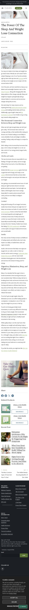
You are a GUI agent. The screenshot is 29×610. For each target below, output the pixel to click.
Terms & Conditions (6, 531)
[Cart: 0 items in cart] (26, 8)
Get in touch (4, 517)
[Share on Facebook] (2, 395)
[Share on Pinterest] (6, 395)
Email (2, 552)
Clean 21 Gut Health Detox (19, 406)
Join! (23, 555)
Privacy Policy (13, 593)
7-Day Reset (18, 502)
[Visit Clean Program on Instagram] (2, 568)
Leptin (3, 175)
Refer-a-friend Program (21, 494)
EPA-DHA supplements (13, 226)
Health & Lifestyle (5, 22)
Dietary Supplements (6, 493)
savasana (21, 78)
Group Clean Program (20, 505)
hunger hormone (14, 170)
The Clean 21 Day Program (19, 498)
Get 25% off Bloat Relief (17, 3)
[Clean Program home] (8, 8)
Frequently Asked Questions (5, 521)
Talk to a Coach (19, 491)
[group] (14, 2)
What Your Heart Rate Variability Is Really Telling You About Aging (18, 449)
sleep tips (24, 335)
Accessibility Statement (7, 534)
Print (11, 41)
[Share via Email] (12, 395)
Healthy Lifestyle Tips (6, 499)
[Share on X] (9, 395)
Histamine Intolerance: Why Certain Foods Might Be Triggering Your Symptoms (20, 436)
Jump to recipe (5, 41)
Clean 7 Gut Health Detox (20, 417)
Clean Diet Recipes (5, 496)
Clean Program (5, 92)
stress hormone (5, 212)
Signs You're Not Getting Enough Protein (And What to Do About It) (19, 460)
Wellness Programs (6, 490)
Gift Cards (3, 502)
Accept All (14, 598)
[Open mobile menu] (2, 8)
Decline (14, 602)
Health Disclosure (5, 525)
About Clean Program (20, 489)
